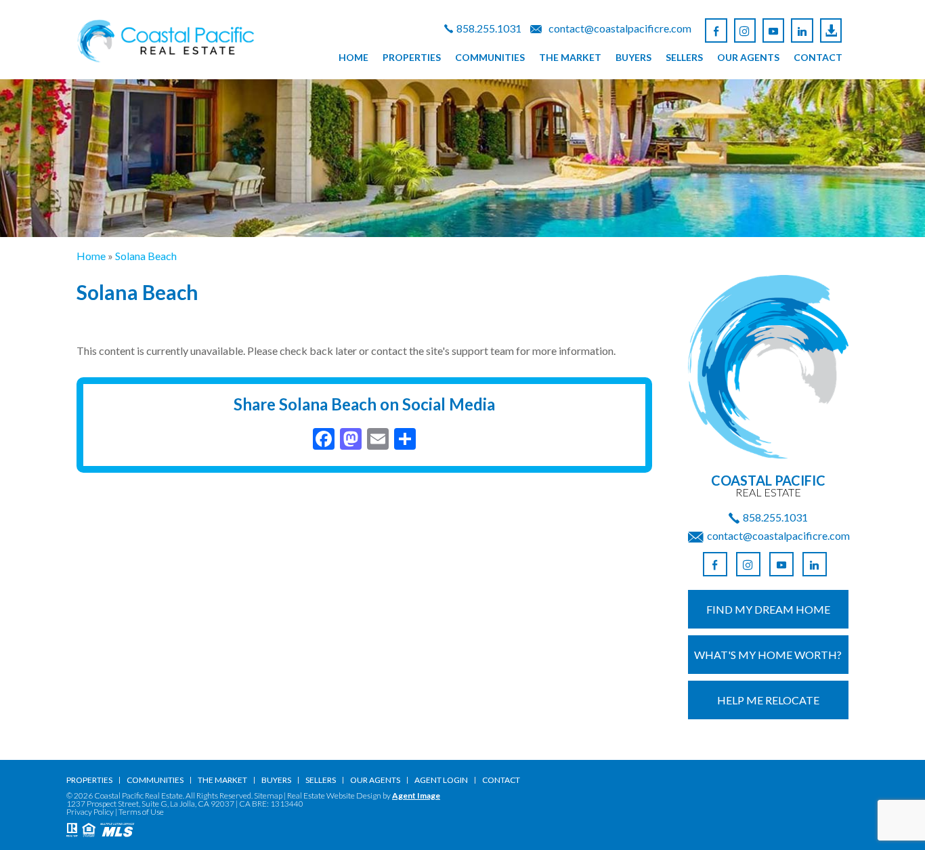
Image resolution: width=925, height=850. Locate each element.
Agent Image (416, 795)
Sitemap (268, 795)
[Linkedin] (802, 30)
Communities (490, 57)
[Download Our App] (831, 30)
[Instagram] (745, 30)
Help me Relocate (768, 700)
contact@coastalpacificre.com (619, 28)
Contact (818, 57)
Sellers (684, 57)
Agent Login (441, 780)
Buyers (633, 57)
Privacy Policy (90, 812)
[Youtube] (773, 30)
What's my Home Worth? (768, 654)
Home (353, 57)
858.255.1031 (488, 28)
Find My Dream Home (768, 609)
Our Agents (748, 57)
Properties (412, 57)
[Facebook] (716, 30)
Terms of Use (141, 812)
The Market (570, 57)
